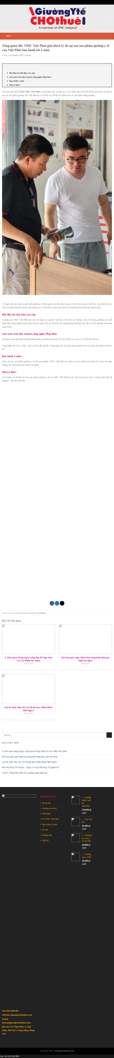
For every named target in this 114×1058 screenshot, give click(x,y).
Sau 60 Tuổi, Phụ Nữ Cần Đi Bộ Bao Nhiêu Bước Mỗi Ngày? (29, 762)
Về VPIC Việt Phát (50, 819)
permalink (42, 613)
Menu (8, 36)
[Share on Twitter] (57, 603)
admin (28, 55)
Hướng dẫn (47, 835)
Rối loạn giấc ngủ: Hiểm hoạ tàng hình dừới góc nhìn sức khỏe (29, 756)
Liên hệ (45, 840)
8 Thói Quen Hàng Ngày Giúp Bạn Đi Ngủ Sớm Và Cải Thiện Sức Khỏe (34, 751)
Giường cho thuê (49, 808)
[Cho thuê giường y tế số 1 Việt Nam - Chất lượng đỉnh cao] (57, 19)
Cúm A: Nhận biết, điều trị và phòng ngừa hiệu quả (24, 773)
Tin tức (23, 613)
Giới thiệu (46, 813)
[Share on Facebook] (52, 603)
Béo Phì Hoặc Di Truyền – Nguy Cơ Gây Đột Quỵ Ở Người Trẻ (30, 767)
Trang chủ (46, 803)
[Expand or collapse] (108, 67)
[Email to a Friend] (62, 603)
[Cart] (109, 19)
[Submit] (109, 735)
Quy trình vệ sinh (49, 824)
